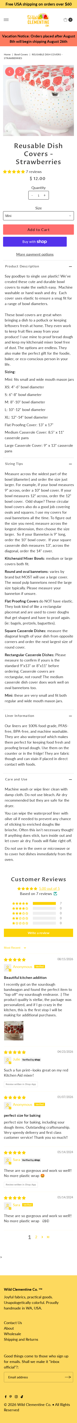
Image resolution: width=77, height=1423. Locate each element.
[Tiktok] (22, 1397)
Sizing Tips (14, 463)
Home (7, 54)
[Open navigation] (6, 20)
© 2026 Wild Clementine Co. (27, 1404)
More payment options (35, 254)
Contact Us (13, 1322)
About (9, 1328)
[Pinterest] (10, 1397)
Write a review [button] (38, 933)
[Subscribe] (68, 1377)
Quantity (38, 187)
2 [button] (36, 1237)
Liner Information (19, 715)
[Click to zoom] (67, 71)
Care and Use (16, 779)
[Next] (19, 71)
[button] (14, 171)
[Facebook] (6, 1397)
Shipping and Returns (21, 1339)
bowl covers (21, 54)
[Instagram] (16, 1397)
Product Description (22, 266)
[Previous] (9, 71)
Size (38, 208)
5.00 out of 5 (49, 888)
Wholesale (12, 1333)
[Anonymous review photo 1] (14, 1031)
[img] (15, 959)
